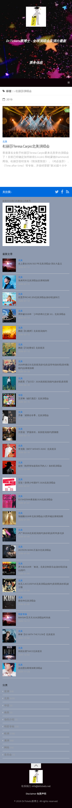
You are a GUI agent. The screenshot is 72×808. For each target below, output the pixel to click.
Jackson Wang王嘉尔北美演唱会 (34, 550)
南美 (6, 712)
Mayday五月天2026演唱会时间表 (34, 617)
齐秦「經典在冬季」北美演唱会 (33, 415)
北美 (5, 141)
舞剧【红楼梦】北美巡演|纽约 (32, 331)
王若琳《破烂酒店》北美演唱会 (33, 398)
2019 (9, 99)
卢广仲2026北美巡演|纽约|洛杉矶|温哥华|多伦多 (41, 533)
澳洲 (6, 740)
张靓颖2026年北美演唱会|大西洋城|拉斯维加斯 (40, 516)
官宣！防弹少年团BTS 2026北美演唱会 (36, 482)
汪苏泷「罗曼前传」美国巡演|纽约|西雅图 (38, 432)
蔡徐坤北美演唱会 (27, 600)
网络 (6, 747)
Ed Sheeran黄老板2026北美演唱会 (35, 499)
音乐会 (8, 754)
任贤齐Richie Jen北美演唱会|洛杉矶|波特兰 (39, 297)
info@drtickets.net (41, 786)
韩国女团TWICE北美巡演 (30, 651)
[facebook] (62, 192)
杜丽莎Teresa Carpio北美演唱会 (26, 146)
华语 (20, 395)
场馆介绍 (9, 719)
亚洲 (6, 691)
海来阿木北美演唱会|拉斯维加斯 (33, 280)
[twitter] (57, 192)
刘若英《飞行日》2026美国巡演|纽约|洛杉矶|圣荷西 (43, 381)
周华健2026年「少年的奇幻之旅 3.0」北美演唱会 (41, 314)
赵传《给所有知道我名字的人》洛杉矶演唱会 (40, 465)
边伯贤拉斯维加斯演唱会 (30, 668)
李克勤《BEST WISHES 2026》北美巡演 (37, 449)
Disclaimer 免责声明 (36, 793)
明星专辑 (22, 614)
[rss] (67, 192)
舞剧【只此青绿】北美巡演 (31, 347)
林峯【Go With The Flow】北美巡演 (36, 634)
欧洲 (6, 733)
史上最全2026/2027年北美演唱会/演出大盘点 (40, 263)
